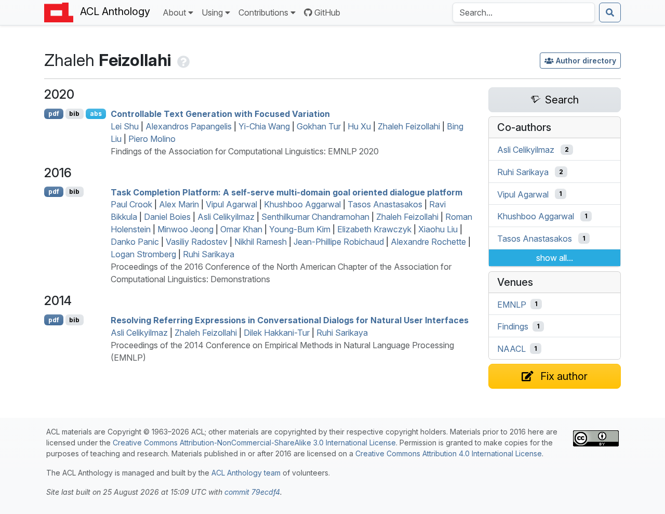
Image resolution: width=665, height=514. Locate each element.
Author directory (586, 60)
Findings (512, 326)
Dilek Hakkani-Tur (277, 332)
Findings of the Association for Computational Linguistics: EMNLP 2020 (245, 151)
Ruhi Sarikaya (208, 254)
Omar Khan (241, 229)
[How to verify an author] (182, 60)
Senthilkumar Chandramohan (315, 217)
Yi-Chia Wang (264, 126)
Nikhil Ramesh (260, 241)
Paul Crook (131, 204)
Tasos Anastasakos (385, 204)
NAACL (511, 349)
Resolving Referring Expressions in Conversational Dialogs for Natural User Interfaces (290, 320)
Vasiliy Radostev (197, 241)
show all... (554, 258)
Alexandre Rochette (428, 241)
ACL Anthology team (246, 472)
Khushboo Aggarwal (302, 204)
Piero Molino (152, 139)
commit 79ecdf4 (252, 491)
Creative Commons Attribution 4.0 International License (448, 453)
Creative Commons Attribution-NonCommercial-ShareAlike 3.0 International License (254, 442)
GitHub (327, 12)
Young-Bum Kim (299, 229)
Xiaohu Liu (438, 229)
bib (74, 113)
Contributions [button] (263, 12)
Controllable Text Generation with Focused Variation (220, 114)
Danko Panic (135, 241)
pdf (53, 113)
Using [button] (212, 12)
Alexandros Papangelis (188, 126)
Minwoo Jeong (185, 229)
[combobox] (524, 12)
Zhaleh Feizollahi (409, 126)
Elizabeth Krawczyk (374, 229)
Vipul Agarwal (231, 204)
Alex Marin (179, 204)
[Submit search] (610, 12)
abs (96, 113)
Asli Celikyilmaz (226, 217)
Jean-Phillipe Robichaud (339, 241)
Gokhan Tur (319, 126)
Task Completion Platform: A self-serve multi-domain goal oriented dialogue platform (286, 192)
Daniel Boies (167, 217)
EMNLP (511, 304)
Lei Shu (125, 126)
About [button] (174, 12)
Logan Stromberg (143, 254)
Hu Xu (359, 126)
